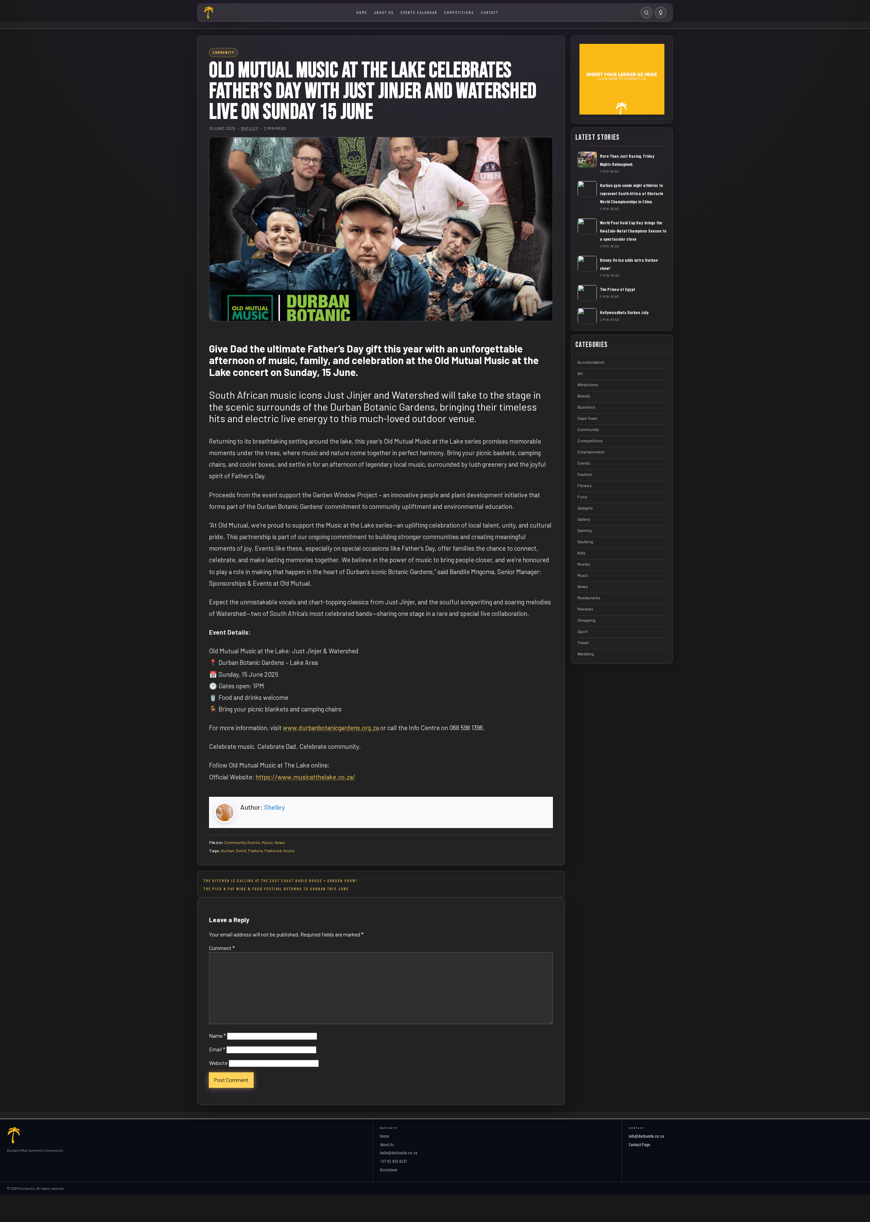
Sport (582, 631)
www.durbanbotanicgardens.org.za (331, 728)
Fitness (584, 485)
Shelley (250, 128)
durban (227, 850)
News (280, 842)
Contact (490, 12)
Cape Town (587, 417)
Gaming (584, 530)
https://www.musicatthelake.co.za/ (305, 777)
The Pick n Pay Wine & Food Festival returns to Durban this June (276, 888)
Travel (583, 642)
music (289, 850)
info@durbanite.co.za (646, 1136)
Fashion (584, 473)
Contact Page (639, 1144)
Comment (222, 948)
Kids (581, 552)
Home (361, 12)
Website (218, 1063)
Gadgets (585, 507)
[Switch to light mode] (660, 12)
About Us (384, 12)
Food (582, 496)
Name (217, 1035)
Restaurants (589, 597)
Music (267, 842)
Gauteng (585, 541)
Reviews (585, 608)
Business (586, 406)
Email (217, 1049)
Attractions (587, 384)
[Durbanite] (209, 12)
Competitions (459, 12)
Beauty (583, 395)
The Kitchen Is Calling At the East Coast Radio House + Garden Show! (281, 880)
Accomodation (591, 361)
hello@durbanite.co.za (398, 1152)
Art (580, 373)
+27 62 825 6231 (393, 1161)
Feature (255, 850)
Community (235, 842)
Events (253, 842)
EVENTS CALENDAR (419, 12)
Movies (583, 563)
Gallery (583, 518)
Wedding (585, 653)
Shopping (586, 619)
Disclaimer (389, 1169)
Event (241, 850)
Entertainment (590, 451)
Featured (272, 850)
